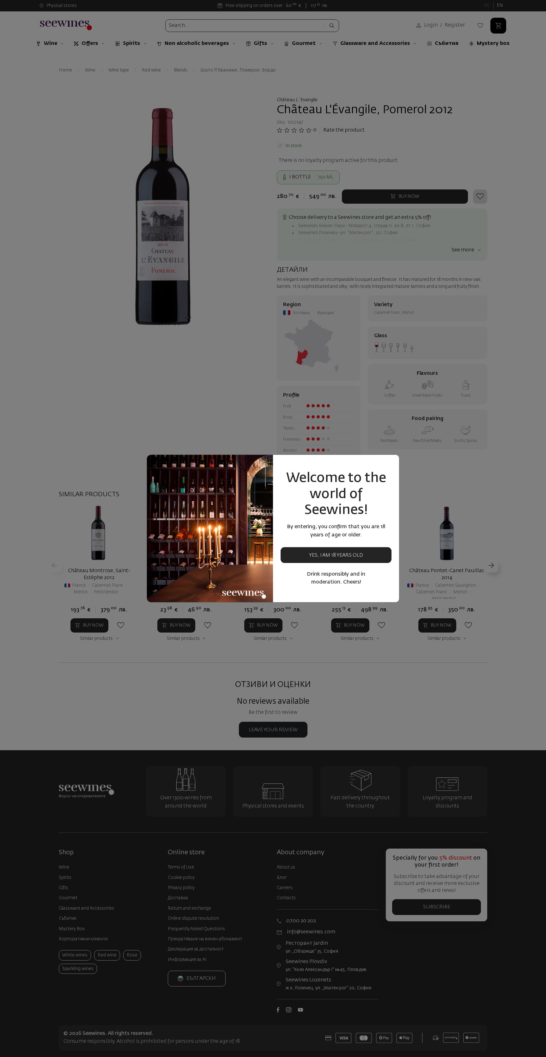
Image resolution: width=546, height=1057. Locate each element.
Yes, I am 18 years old (336, 555)
